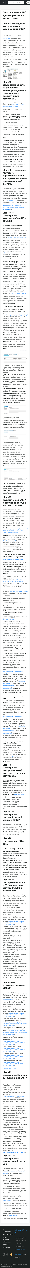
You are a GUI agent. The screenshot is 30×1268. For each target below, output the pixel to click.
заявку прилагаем (8, 673)
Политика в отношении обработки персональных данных (7, 1241)
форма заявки (12, 1215)
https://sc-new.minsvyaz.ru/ (19, 293)
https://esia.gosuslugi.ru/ (9, 619)
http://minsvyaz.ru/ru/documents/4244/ (13, 716)
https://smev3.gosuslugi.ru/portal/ (16, 237)
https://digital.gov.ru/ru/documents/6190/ (14, 1152)
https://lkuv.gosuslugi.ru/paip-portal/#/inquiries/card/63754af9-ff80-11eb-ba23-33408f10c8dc (15, 1042)
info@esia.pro (18, 1243)
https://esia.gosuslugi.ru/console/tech (13, 1096)
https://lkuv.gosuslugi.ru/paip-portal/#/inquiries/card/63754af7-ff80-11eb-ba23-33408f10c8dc (15, 1056)
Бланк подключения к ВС (10, 1068)
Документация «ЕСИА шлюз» (7, 1230)
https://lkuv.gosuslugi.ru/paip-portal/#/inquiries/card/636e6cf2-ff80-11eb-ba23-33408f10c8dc (15, 1063)
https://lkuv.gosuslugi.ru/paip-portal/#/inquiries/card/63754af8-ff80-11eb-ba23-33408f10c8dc (15, 1049)
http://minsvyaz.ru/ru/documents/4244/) (14, 671)
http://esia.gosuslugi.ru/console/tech (13, 559)
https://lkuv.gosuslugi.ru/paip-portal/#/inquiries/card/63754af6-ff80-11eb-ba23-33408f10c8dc (15, 1023)
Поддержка (6, 1247)
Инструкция (6, 38)
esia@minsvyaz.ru (7, 688)
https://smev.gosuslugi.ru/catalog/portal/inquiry (16, 315)
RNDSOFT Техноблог (9, 1234)
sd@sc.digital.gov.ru (10, 200)
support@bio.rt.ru (19, 794)
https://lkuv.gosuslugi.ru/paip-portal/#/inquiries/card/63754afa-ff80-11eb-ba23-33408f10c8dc (15, 922)
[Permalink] (20, 18)
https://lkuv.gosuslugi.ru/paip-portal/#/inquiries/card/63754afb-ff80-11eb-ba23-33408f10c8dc (15, 1032)
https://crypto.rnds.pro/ (9, 540)
